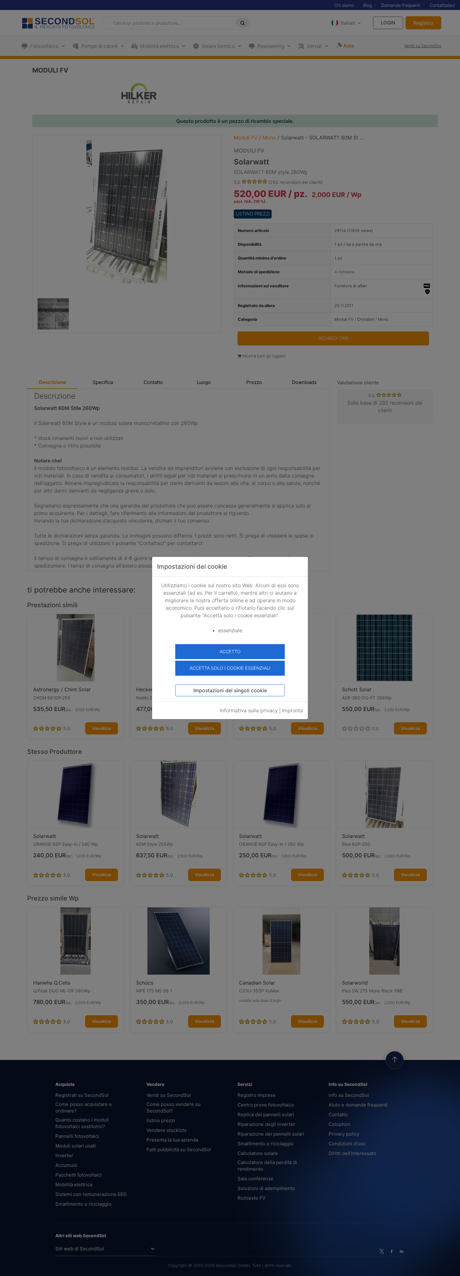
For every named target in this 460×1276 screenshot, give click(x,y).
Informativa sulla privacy (249, 710)
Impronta (292, 710)
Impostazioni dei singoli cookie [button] (230, 690)
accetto (230, 651)
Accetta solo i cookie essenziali (230, 668)
